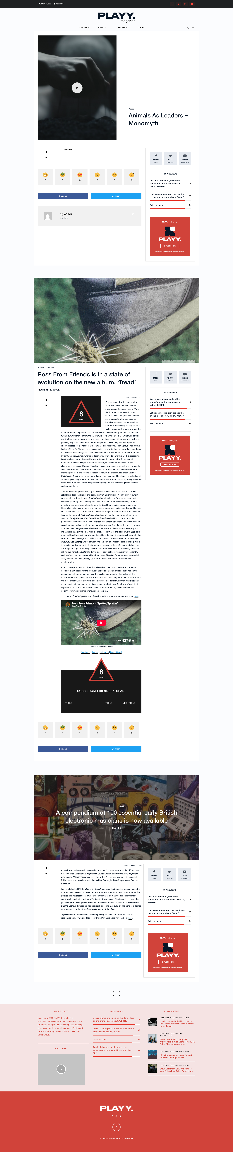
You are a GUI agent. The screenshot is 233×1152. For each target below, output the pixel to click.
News (111, 806)
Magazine (174, 1018)
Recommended (166, 1036)
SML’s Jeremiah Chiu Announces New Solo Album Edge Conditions (176, 1070)
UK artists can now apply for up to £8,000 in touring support (176, 1056)
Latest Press (164, 1018)
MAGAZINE (82, 28)
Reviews (41, 368)
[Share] (46, 152)
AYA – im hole (156, 205)
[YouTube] (192, 4)
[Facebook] (172, 4)
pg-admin (66, 214)
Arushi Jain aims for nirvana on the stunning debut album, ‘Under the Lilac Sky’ (112, 1050)
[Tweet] (46, 157)
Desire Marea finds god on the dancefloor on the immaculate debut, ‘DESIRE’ (165, 184)
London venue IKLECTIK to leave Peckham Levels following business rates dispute (177, 1024)
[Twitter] (178, 4)
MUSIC (101, 28)
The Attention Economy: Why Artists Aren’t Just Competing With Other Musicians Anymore (177, 1042)
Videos (131, 109)
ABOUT (141, 28)
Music (181, 1018)
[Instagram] (185, 4)
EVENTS (121, 28)
